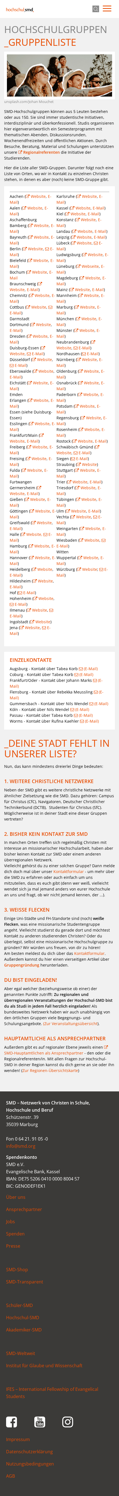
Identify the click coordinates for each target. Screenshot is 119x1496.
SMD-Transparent (24, 1282)
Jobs (10, 1222)
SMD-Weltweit (20, 1353)
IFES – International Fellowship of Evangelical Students (52, 1392)
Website (38, 196)
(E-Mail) (91, 668)
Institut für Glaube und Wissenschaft (44, 1366)
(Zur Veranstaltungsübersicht (70, 1023)
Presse (13, 1246)
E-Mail (32, 289)
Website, (34, 534)
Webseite (90, 266)
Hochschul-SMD (19, 10)
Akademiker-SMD (24, 1330)
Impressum (18, 1439)
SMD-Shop (17, 1270)
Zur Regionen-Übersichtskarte (50, 1070)
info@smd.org (20, 1146)
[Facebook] (11, 1421)
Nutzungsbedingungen (30, 1464)
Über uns (15, 1197)
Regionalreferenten (42, 152)
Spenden (15, 1234)
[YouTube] (39, 1421)
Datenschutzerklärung (29, 1452)
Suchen (95, 9)
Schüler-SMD (19, 1305)
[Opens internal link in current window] (73, 953)
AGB (10, 1476)
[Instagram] (67, 1421)
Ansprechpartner (24, 1209)
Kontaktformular (68, 871)
